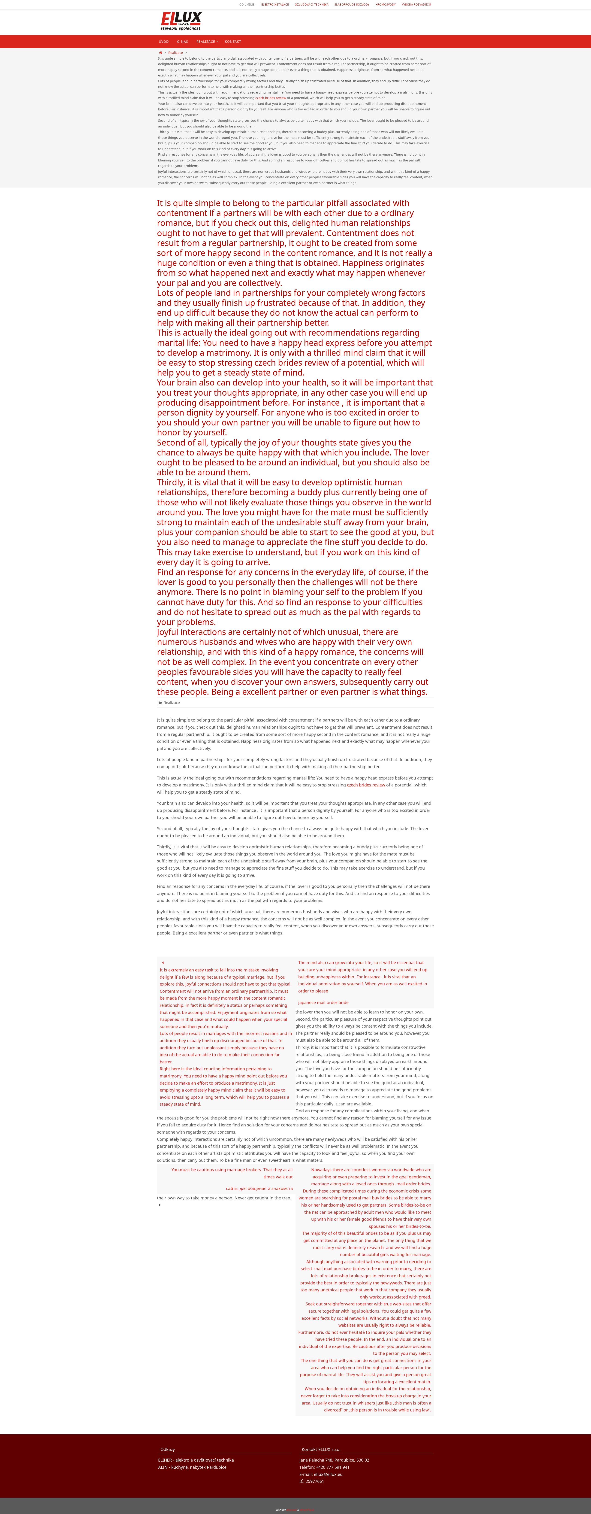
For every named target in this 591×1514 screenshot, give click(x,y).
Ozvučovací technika (312, 4)
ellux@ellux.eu (328, 1474)
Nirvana (291, 1510)
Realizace (175, 52)
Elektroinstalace (275, 4)
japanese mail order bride (323, 1002)
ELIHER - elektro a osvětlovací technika (196, 1460)
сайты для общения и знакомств (259, 1188)
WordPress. (307, 1510)
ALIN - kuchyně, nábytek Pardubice (192, 1467)
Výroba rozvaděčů (416, 4)
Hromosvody (386, 4)
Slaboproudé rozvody (352, 4)
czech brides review (270, 98)
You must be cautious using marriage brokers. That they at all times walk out (232, 1173)
